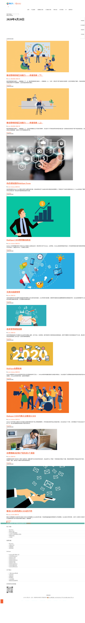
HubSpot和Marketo (13, 566)
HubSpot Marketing (13, 560)
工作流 (10, 537)
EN (66, 9)
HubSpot (13, 186)
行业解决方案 (48, 9)
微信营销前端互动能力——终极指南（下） (25, 75)
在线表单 (11, 546)
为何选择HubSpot (13, 556)
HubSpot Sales (12, 561)
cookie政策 (11, 579)
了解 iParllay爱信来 (13, 573)
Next (9, 522)
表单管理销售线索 (14, 329)
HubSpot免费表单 (14, 368)
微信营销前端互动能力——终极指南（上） (25, 123)
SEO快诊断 (83, 25)
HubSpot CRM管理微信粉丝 (19, 240)
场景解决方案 (40, 9)
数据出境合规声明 (13, 580)
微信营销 (13, 78)
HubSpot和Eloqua (13, 565)
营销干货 (18, 78)
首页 (28, 9)
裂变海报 (11, 548)
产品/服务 (33, 9)
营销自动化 (11, 535)
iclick (9, 78)
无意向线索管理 (13, 292)
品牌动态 (11, 576)
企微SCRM (11, 545)
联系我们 (29, 523)
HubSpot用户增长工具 (14, 554)
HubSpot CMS (12, 562)
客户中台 (11, 529)
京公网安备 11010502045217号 (56, 597)
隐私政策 (48, 595)
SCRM (12, 514)
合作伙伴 (11, 574)
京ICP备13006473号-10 (68, 597)
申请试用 (82, 20)
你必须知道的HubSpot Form (19, 183)
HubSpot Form (12, 558)
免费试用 (70, 9)
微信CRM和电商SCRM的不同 (19, 511)
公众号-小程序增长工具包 (15, 534)
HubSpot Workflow (13, 563)
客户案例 (61, 9)
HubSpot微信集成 (13, 532)
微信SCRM (11, 531)
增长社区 (55, 9)
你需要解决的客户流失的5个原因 (20, 453)
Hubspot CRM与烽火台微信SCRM (21, 416)
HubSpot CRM (12, 557)
